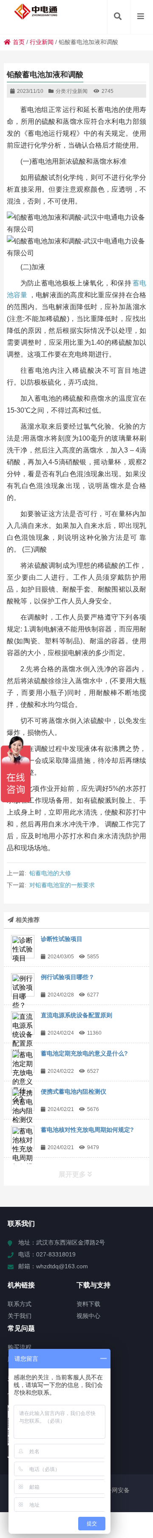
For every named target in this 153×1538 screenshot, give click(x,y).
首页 (19, 42)
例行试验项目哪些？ (67, 977)
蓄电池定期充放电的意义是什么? (84, 1053)
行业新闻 (42, 42)
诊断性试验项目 (61, 938)
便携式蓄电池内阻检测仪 (73, 1091)
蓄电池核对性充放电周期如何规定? (87, 1129)
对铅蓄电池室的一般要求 (62, 885)
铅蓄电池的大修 (50, 873)
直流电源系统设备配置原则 (76, 1015)
